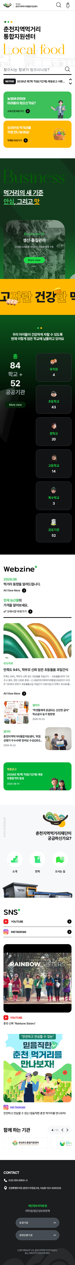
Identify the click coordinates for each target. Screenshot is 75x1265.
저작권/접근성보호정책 (37, 1211)
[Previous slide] (70, 80)
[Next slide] (70, 83)
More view (15, 404)
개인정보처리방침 (37, 1205)
